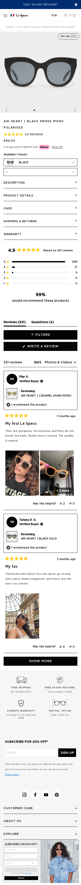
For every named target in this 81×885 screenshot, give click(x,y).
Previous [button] (6, 110)
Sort (38, 362)
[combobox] (17, 863)
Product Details (18, 195)
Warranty (13, 234)
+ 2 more (63, 490)
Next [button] (74, 110)
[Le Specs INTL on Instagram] (24, 794)
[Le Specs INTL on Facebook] (35, 794)
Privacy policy (12, 775)
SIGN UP (67, 752)
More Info (57, 147)
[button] (66, 16)
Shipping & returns (20, 221)
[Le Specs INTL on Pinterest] (56, 794)
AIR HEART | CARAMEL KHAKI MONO (46, 395)
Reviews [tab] (15, 323)
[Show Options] (33, 863)
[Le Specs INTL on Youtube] (45, 794)
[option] (40, 72)
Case (8, 208)
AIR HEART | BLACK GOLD (39, 538)
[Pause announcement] (76, 4)
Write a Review (51, 348)
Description (14, 182)
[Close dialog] (76, 842)
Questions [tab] (42, 323)
